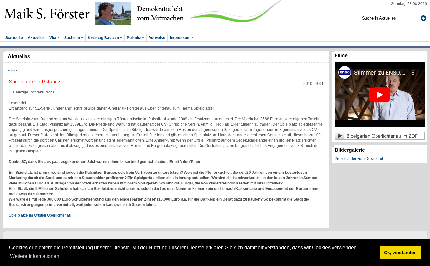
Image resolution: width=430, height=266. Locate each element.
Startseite (14, 38)
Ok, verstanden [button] (400, 252)
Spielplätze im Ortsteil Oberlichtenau (40, 215)
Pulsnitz (134, 38)
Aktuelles (36, 38)
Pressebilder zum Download (359, 158)
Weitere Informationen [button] (34, 256)
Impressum (180, 38)
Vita (53, 38)
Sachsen (72, 38)
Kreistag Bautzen (104, 38)
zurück (12, 70)
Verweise (157, 38)
